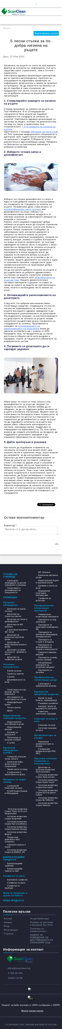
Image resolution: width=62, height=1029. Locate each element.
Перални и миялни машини (46, 653)
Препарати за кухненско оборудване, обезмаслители (47, 634)
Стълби (11, 743)
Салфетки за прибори (12, 887)
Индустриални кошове (13, 728)
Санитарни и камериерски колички (46, 685)
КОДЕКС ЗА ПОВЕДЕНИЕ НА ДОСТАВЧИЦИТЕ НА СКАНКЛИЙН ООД (41, 939)
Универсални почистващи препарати (47, 615)
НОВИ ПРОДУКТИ (13, 900)
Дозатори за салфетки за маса (13, 658)
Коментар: (10, 525)
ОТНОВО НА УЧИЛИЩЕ (10, 575)
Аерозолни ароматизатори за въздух (45, 744)
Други (10, 710)
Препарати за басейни (44, 671)
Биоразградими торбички (13, 864)
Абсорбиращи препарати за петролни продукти (45, 665)
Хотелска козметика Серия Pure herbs (47, 786)
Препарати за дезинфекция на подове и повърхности (47, 647)
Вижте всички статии (46, 33)
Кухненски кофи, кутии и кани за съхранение (14, 764)
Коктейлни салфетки (17, 880)
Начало (6, 28)
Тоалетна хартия (15, 674)
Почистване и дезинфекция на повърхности (13, 590)
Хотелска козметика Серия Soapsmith (16, 817)
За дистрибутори (39, 918)
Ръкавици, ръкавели (48, 703)
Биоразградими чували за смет (13, 870)
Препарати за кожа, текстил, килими (47, 658)
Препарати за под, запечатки (46, 621)
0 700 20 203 (15, 973)
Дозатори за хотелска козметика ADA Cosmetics (45, 769)
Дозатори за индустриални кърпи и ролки (16, 644)
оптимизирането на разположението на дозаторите (22, 327)
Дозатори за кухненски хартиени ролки (14, 637)
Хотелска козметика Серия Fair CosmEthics (16, 823)
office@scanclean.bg (19, 968)
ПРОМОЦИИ (10, 597)
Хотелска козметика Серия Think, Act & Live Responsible (16, 811)
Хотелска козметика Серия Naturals (47, 804)
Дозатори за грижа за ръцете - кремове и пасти (15, 652)
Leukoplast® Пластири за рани (13, 787)
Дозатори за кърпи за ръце (15, 610)
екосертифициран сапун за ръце (22, 209)
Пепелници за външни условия (13, 738)
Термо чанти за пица (17, 769)
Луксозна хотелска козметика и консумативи (45, 761)
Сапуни (10, 677)
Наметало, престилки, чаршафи (46, 712)
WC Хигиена (44, 572)
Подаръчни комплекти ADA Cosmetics (12, 839)
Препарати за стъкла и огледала (45, 641)
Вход (6, 926)
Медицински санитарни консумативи (43, 593)
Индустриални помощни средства (14, 716)
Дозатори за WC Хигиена (14, 625)
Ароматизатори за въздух (45, 736)
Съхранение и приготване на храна (15, 773)
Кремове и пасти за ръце (46, 587)
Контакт (8, 918)
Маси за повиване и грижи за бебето (15, 894)
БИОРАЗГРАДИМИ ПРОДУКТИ (13, 858)
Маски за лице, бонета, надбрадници (46, 699)
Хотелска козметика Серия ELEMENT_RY (16, 851)
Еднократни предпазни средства (46, 692)
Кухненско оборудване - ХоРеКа (11, 750)
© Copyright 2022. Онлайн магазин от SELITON (31, 1025)
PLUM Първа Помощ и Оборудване (16, 792)
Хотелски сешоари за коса (46, 729)
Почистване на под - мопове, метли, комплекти (16, 692)
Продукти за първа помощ (14, 780)
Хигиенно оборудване (10, 603)
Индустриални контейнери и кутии (14, 723)
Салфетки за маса (14, 876)
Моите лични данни (32, 1010)
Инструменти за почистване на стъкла (15, 698)
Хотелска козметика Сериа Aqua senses (47, 776)
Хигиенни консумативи (11, 665)
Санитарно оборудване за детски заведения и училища (15, 583)
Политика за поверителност (38, 929)
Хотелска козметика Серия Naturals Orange (16, 828)
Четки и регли (14, 707)
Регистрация (11, 930)
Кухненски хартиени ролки (47, 576)
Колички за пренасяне (11, 733)
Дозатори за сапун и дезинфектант (16, 620)
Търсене (9, 933)
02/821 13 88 (15, 978)
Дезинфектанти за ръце (15, 681)
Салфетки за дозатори (43, 599)
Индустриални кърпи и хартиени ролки (47, 581)
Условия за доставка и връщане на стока (41, 923)
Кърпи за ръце (14, 671)
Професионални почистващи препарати (44, 608)
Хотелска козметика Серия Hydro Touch (47, 781)
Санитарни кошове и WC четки (16, 631)
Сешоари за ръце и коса (46, 719)
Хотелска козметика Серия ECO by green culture (47, 792)
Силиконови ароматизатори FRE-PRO (46, 751)
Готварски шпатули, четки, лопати (16, 758)
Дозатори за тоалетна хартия (13, 615)
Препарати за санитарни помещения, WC (47, 627)
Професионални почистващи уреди (45, 678)
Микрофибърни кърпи (13, 703)
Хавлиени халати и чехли (15, 846)
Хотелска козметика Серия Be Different (47, 799)
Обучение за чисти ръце (44, 131)
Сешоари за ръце (46, 725)
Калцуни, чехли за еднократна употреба (46, 707)
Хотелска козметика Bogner (16, 833)
